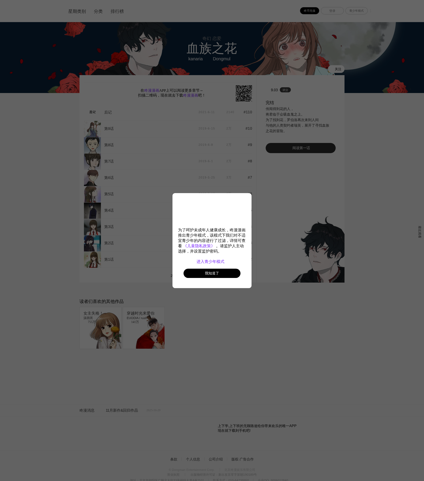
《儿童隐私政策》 (199, 246)
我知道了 (212, 273)
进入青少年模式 (211, 261)
